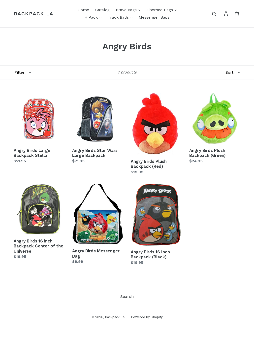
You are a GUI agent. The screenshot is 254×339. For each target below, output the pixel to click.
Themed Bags (160, 9)
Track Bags (119, 17)
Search (127, 296)
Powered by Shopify (147, 317)
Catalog (102, 9)
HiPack (92, 17)
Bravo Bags (127, 9)
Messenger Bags (154, 17)
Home (83, 9)
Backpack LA (33, 14)
